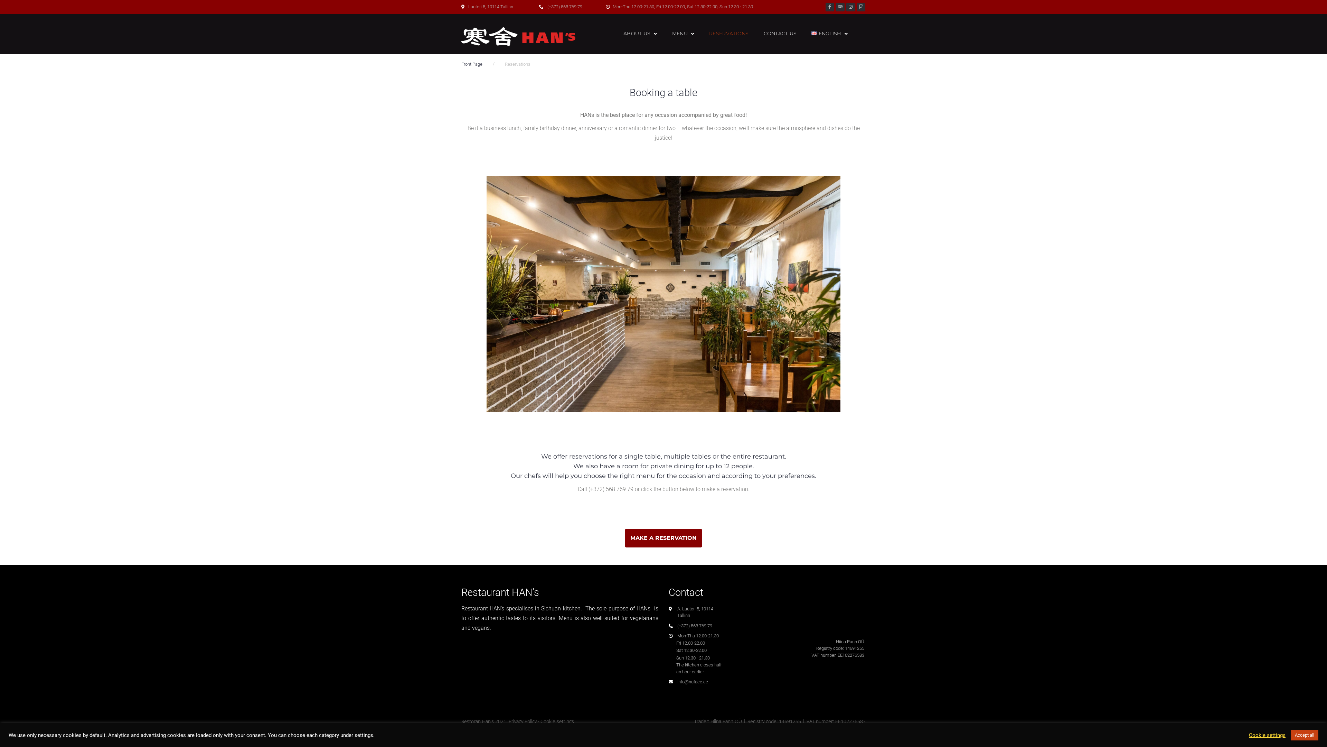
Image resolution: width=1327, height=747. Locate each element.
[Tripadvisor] (840, 7)
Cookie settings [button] (1267, 735)
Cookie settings (557, 721)
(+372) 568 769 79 (611, 489)
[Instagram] (850, 7)
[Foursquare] (861, 7)
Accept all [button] (1304, 735)
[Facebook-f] (830, 7)
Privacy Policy (523, 721)
